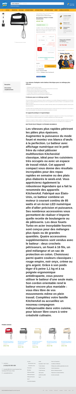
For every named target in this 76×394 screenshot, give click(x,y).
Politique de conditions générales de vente (59, 366)
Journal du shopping (64, 10)
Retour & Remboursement (56, 370)
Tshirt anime (41, 372)
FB (43, 390)
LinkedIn (61, 390)
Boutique (21, 10)
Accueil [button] (7, 10)
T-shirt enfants (42, 366)
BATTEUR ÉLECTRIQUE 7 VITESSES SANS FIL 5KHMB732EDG (23, 342)
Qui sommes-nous (32, 363)
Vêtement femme (39, 10)
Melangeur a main (44, 72)
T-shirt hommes (42, 368)
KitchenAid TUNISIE (43, 70)
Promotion (14, 10)
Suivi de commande (55, 374)
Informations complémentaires (8, 88)
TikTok (65, 390)
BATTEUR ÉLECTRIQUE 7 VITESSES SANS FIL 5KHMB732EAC (37, 342)
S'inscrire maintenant (69, 50)
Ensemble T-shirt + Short (44, 363)
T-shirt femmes (42, 370)
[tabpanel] (9, 338)
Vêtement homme (49, 10)
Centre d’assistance (55, 368)
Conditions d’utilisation (55, 363)
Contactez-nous (31, 365)
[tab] (10, 84)
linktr (70, 390)
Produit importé (51, 72)
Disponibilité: (39, 24)
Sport (56, 10)
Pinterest (56, 390)
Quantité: (38, 63)
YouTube (50, 390)
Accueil (28, 361)
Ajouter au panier (51, 66)
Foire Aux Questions (55, 361)
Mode (40, 361)
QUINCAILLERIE (42, 374)
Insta (47, 390)
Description (7, 84)
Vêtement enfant (29, 10)
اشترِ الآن (39, 49)
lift (72, 390)
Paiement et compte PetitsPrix (57, 372)
